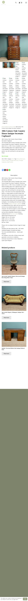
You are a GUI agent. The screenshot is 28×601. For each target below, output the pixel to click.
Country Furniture (5, 160)
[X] (5, 170)
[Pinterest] (7, 170)
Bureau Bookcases (21, 158)
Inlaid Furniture (10, 162)
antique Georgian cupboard (15, 203)
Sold (14, 126)
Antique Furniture (8, 126)
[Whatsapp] (9, 170)
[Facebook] (3, 170)
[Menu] (26, 2)
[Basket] (21, 2)
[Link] (19, 2)
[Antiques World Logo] (3, 3)
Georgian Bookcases (14, 160)
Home (3, 126)
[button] (15, 2)
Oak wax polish (14, 213)
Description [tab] (14, 175)
